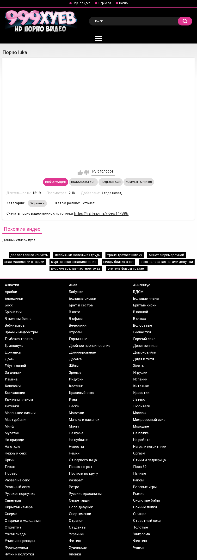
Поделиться (111, 182)
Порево (11, 473)
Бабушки (76, 292)
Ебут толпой (15, 366)
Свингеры (13, 500)
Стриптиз (13, 527)
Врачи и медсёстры (21, 332)
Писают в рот (80, 467)
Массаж (139, 413)
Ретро (74, 487)
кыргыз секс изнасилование (73, 262)
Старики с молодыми (23, 520)
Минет (74, 426)
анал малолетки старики (24, 262)
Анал (73, 285)
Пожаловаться (83, 182)
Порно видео (81, 3)
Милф (9, 426)
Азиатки (12, 285)
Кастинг (76, 386)
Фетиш (75, 541)
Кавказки (13, 386)
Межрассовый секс (149, 419)
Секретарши (79, 500)
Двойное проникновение (89, 345)
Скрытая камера (19, 507)
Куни (73, 399)
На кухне (76, 433)
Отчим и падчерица (149, 460)
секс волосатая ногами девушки (167, 262)
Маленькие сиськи (20, 413)
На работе (141, 440)
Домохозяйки (144, 352)
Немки (74, 453)
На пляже (141, 433)
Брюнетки (13, 312)
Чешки (138, 547)
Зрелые (75, 372)
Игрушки (140, 372)
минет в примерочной (166, 255)
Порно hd (104, 3)
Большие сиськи (82, 298)
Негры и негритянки (149, 446)
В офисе (76, 319)
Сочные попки (145, 507)
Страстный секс (147, 520)
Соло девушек (81, 507)
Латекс (139, 399)
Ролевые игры (145, 487)
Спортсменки (80, 514)
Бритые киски (144, 305)
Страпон (76, 520)
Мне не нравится (86, 172)
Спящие (139, 514)
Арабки (11, 292)
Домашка (13, 352)
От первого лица (83, 460)
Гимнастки (142, 332)
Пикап (10, 467)
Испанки (140, 379)
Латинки (12, 406)
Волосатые (142, 325)
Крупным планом (19, 399)
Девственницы (145, 345)
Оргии (9, 460)
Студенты (77, 527)
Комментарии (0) (139, 182)
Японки (75, 554)
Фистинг (140, 541)
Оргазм (139, 453)
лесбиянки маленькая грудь (77, 255)
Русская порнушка (20, 494)
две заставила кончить (29, 255)
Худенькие (78, 547)
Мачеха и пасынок (84, 419)
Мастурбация (16, 419)
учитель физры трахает (127, 268)
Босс (9, 305)
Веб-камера (15, 325)
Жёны (74, 366)
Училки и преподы (20, 541)
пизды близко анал (118, 262)
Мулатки (12, 433)
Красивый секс (81, 393)
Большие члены (146, 298)
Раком (138, 480)
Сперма (11, 514)
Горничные (78, 339)
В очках (139, 319)
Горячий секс (144, 339)
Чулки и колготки (19, 554)
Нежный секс (16, 453)
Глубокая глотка (19, 339)
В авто (74, 312)
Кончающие (15, 393)
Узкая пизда (15, 534)
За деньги (13, 372)
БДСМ (138, 292)
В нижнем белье (18, 319)
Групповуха (14, 345)
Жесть (138, 366)
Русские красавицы (85, 494)
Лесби (74, 406)
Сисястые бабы (146, 500)
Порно (123, 3)
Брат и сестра (81, 305)
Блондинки (14, 298)
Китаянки (141, 386)
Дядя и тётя (143, 359)
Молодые (141, 426)
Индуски (76, 379)
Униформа (141, 534)
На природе (14, 440)
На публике (78, 440)
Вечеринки (77, 325)
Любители (141, 406)
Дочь (9, 359)
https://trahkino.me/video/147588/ (101, 213)
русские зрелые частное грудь (76, 268)
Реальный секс (17, 487)
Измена (11, 379)
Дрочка (75, 359)
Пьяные (139, 473)
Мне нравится (80, 172)
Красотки (141, 393)
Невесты (76, 446)
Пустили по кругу (83, 473)
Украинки (37, 203)
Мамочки (76, 413)
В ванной (140, 312)
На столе (12, 446)
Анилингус (141, 285)
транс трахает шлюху (124, 255)
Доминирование (82, 352)
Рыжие (138, 494)
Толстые (140, 527)
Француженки (16, 547)
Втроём (75, 332)
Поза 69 (140, 467)
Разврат (76, 480)
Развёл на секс (17, 480)
